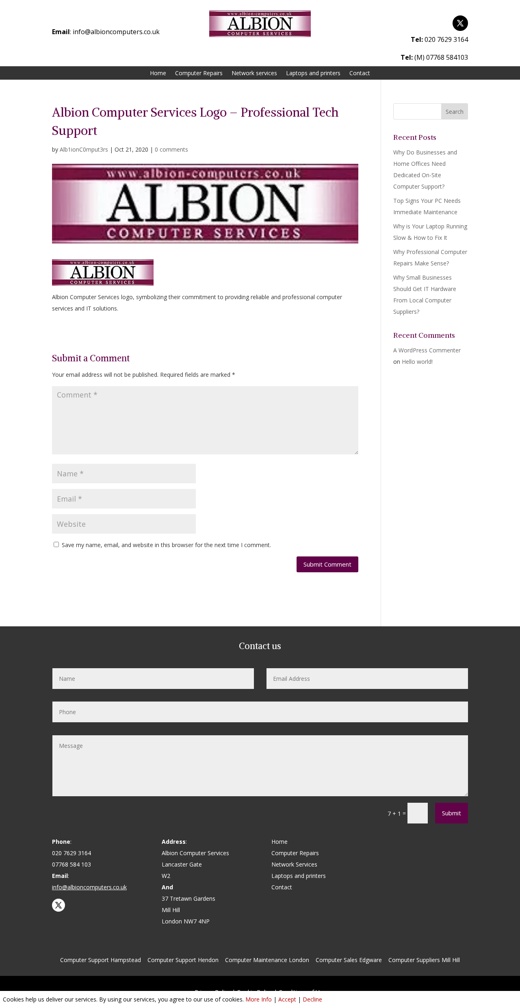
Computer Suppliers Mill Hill (424, 960)
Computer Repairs (199, 73)
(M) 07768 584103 (441, 57)
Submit (451, 813)
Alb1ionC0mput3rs (84, 149)
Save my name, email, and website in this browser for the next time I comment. (166, 545)
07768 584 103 (71, 864)
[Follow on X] (460, 23)
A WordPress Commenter (427, 350)
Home (158, 73)
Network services (254, 73)
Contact (359, 73)
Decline (312, 999)
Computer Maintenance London (267, 960)
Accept (287, 999)
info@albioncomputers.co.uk (116, 31)
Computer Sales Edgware (349, 960)
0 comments (171, 149)
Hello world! (417, 361)
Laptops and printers (313, 73)
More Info (258, 999)
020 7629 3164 (446, 39)
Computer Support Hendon (183, 960)
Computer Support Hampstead (100, 960)
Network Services (294, 864)
